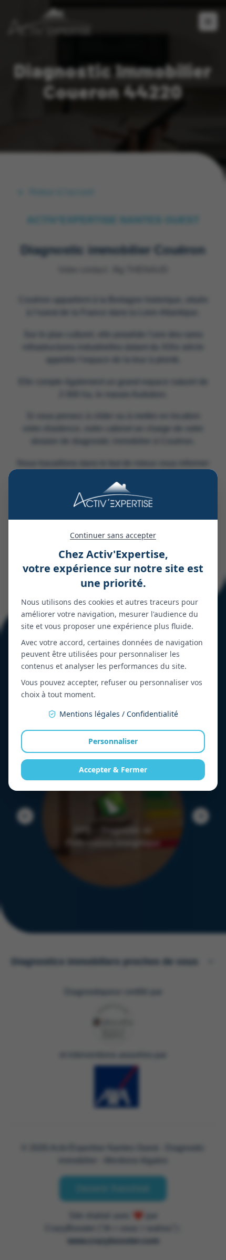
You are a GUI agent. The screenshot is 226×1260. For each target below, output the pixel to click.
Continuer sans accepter (113, 535)
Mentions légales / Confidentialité (118, 714)
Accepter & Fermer (113, 769)
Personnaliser (113, 741)
